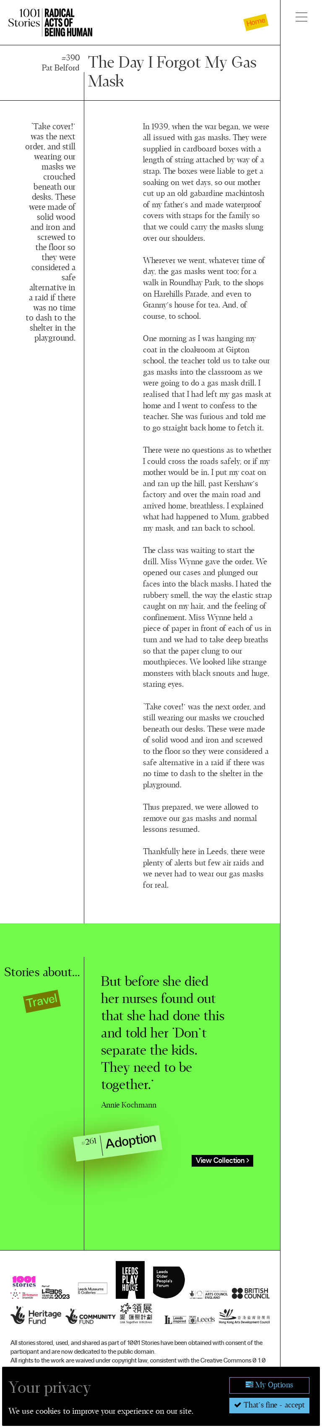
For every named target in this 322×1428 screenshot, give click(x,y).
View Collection (221, 1161)
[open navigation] (301, 16)
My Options (273, 1385)
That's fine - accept (273, 1405)
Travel (42, 1001)
